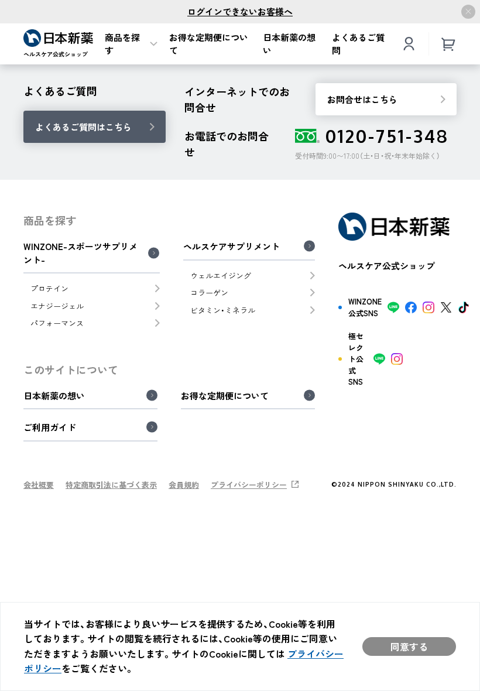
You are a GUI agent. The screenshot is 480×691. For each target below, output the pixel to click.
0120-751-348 (387, 136)
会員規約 (184, 484)
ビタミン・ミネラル (222, 310)
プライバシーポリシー (249, 484)
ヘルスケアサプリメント (231, 246)
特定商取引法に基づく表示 (111, 484)
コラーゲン (209, 292)
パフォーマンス (57, 323)
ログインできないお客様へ (240, 11)
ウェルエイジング (220, 275)
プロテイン (49, 288)
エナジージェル (57, 306)
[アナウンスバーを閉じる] (468, 11)
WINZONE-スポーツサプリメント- (80, 253)
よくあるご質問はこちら (83, 127)
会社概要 (38, 484)
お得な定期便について (208, 44)
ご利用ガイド (49, 427)
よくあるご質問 (358, 44)
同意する (409, 646)
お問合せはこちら (362, 99)
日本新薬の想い (289, 44)
